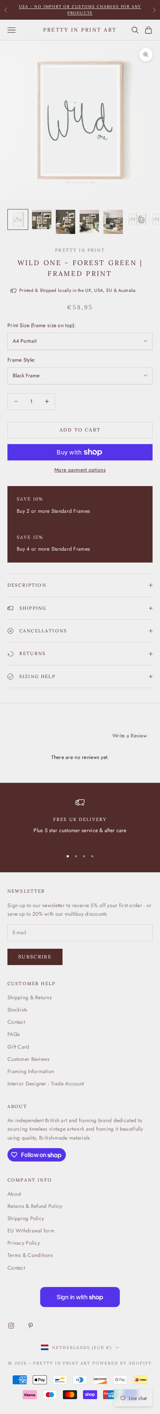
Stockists (17, 1009)
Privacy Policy (23, 1243)
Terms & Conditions (30, 1255)
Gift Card (18, 1046)
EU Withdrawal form (30, 1230)
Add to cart (80, 430)
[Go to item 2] (41, 219)
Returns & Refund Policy (34, 1206)
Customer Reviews (28, 1059)
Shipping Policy (25, 1218)
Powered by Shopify (122, 1363)
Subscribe (35, 957)
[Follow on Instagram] (11, 1325)
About (14, 1194)
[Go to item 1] (17, 219)
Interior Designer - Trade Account (45, 1083)
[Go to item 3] (65, 222)
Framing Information (30, 1071)
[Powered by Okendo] (26, 738)
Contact (16, 1022)
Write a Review (129, 735)
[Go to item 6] (137, 219)
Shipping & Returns (29, 997)
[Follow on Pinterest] (30, 1325)
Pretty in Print (80, 250)
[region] (80, 821)
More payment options (80, 469)
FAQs (13, 1034)
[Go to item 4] (89, 222)
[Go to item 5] (113, 222)
